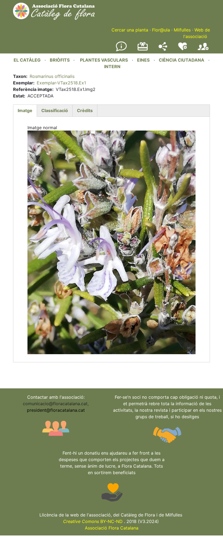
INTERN (112, 66)
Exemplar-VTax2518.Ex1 (61, 82)
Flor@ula (161, 30)
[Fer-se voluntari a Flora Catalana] (182, 49)
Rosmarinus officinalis (52, 76)
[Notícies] (121, 50)
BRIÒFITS (60, 60)
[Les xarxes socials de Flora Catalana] (163, 49)
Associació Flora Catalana (111, 528)
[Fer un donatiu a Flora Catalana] (143, 49)
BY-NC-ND (93, 521)
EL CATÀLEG (27, 60)
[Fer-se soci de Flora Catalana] (203, 50)
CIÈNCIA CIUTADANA (181, 60)
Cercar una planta (130, 30)
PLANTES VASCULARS (104, 60)
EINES (143, 60)
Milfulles (182, 30)
